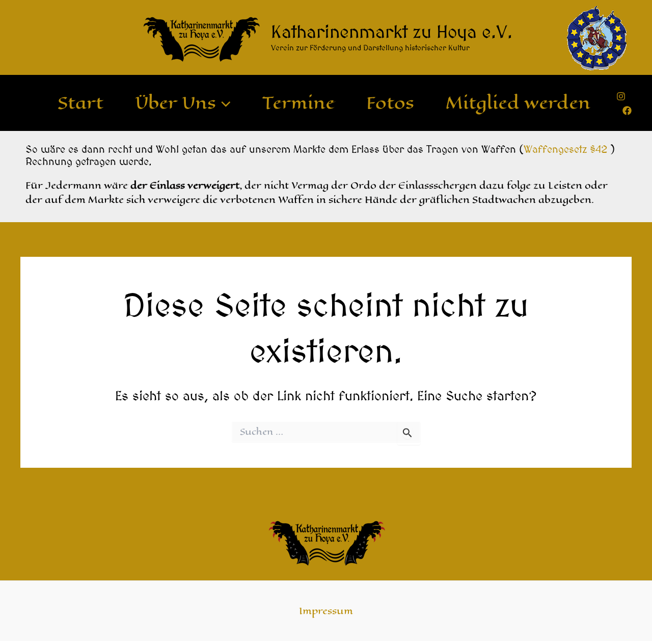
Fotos (390, 103)
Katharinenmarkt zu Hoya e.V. (391, 31)
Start (80, 103)
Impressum (326, 611)
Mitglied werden (518, 103)
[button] (223, 103)
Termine (298, 103)
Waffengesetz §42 (565, 149)
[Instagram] (621, 96)
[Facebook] (627, 110)
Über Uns (175, 103)
